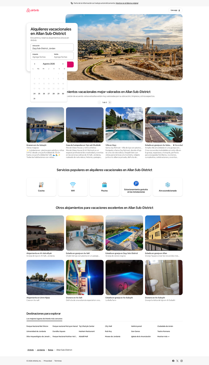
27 (49, 94)
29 (58, 94)
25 (39, 94)
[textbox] (41, 56)
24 (34, 94)
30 (63, 94)
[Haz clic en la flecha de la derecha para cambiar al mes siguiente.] (63, 64)
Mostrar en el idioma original (127, 3)
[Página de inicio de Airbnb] (32, 10)
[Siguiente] (110, 102)
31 (34, 99)
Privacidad (48, 361)
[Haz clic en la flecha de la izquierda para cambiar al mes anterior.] (35, 64)
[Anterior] (99, 102)
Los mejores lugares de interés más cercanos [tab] (44, 319)
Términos (58, 361)
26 (44, 94)
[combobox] (52, 48)
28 (54, 94)
